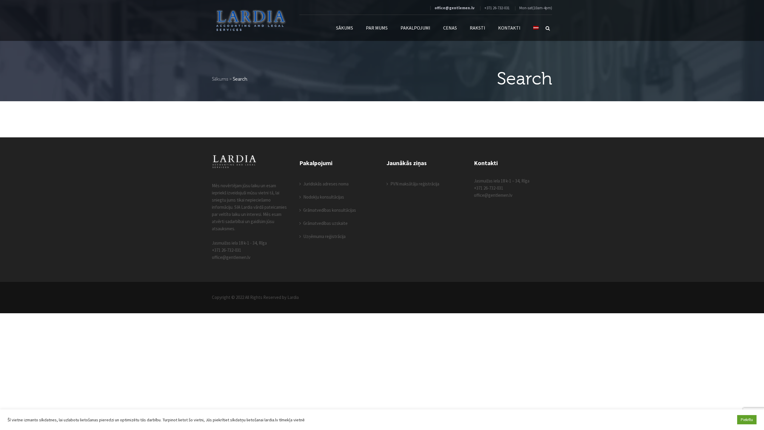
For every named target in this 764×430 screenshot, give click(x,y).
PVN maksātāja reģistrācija (414, 184)
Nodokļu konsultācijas (323, 197)
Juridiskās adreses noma (326, 184)
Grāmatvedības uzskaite (325, 223)
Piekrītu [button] (747, 419)
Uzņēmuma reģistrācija (324, 236)
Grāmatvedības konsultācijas (329, 210)
